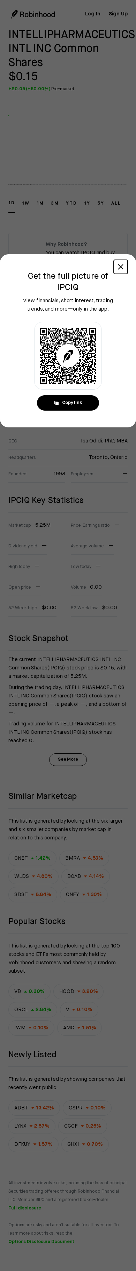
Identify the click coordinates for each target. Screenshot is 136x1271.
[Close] (121, 267)
